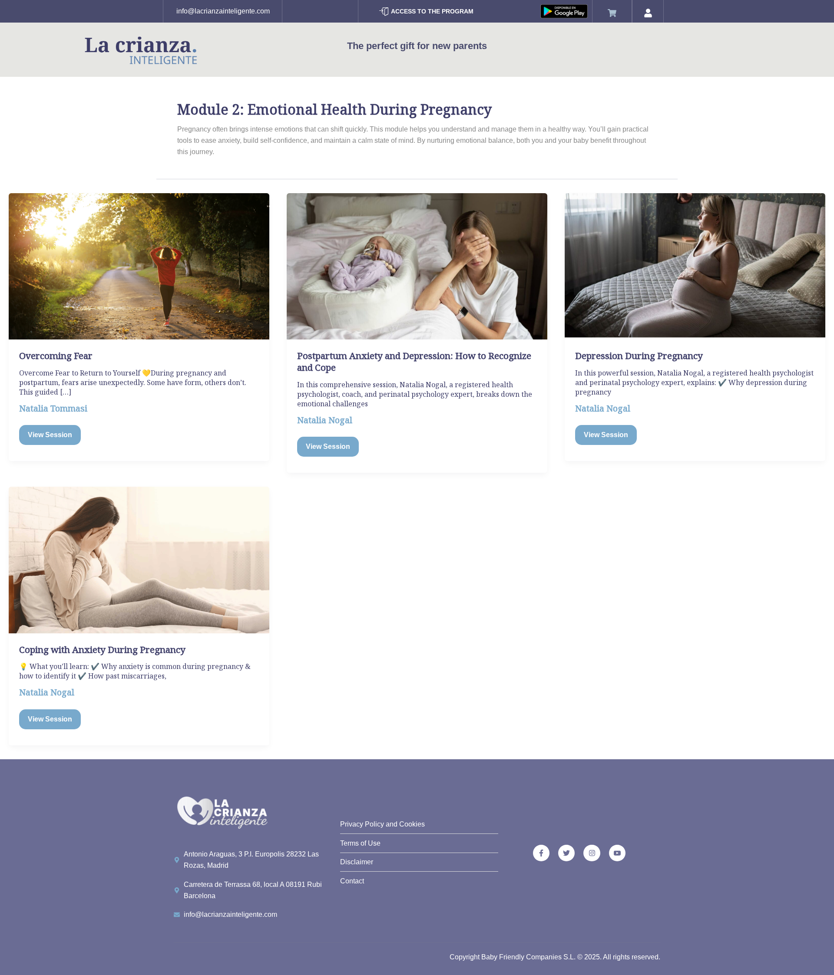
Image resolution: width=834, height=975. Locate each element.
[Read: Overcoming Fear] (139, 266)
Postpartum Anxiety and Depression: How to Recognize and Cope (414, 361)
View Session (50, 433)
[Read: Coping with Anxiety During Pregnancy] (139, 559)
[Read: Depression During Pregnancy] (695, 266)
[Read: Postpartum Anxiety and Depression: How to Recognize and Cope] (417, 266)
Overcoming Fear (56, 355)
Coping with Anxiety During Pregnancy (102, 649)
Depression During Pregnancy (639, 355)
